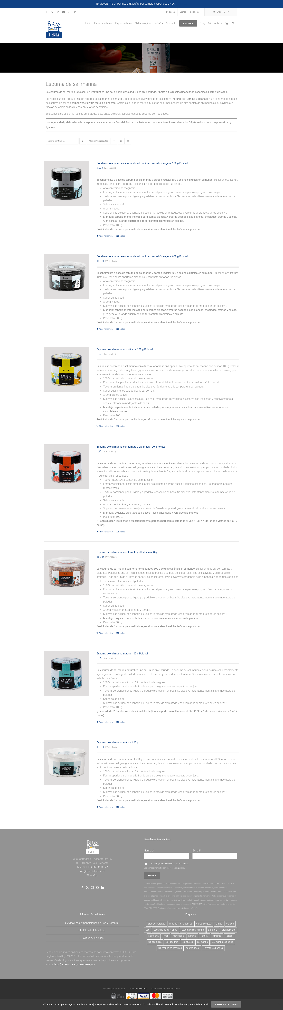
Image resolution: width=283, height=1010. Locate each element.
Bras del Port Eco (156, 923)
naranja (192, 935)
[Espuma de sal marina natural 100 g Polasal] (66, 673)
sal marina (202, 942)
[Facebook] (82, 887)
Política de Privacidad (178, 863)
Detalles (121, 236)
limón (166, 935)
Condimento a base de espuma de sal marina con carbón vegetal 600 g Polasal (142, 256)
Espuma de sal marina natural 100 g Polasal (122, 653)
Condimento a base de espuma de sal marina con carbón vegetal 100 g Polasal (142, 163)
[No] (279, 1004)
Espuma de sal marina (192, 929)
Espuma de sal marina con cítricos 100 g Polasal (125, 349)
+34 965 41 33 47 (97, 867)
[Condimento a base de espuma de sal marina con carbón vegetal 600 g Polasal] (66, 276)
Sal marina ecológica (222, 942)
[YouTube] (97, 887)
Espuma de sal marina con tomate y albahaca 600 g (127, 552)
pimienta (216, 935)
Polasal (229, 935)
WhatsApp (92, 875)
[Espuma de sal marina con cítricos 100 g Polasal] (66, 369)
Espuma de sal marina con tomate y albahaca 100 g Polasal (131, 446)
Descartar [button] (181, 3)
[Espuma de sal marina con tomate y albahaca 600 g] (66, 572)
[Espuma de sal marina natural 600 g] (66, 762)
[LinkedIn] (102, 887)
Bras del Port (141, 988)
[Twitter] (87, 887)
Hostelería (153, 935)
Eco (148, 929)
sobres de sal (192, 948)
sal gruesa (187, 942)
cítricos (230, 923)
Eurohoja (212, 929)
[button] (233, 23)
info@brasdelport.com (92, 871)
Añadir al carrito (106, 236)
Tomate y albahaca (213, 948)
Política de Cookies (93, 938)
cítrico (219, 923)
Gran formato (229, 929)
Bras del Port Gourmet (180, 923)
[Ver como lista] (128, 141)
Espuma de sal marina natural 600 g (118, 742)
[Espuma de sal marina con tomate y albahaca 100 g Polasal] (66, 466)
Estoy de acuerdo (226, 1004)
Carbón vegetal (204, 923)
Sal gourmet (172, 942)
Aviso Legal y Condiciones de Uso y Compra (92, 923)
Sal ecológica (155, 942)
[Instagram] (92, 887)
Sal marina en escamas (170, 948)
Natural (204, 935)
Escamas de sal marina (165, 929)
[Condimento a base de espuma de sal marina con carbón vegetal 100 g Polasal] (66, 183)
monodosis (178, 935)
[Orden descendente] (82, 141)
